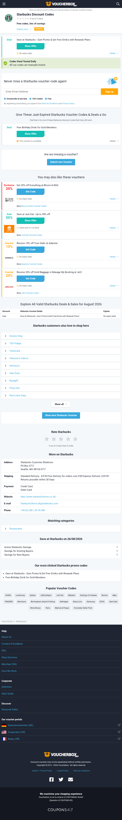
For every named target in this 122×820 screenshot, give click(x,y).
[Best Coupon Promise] (39, 29)
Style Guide (8, 693)
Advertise (7, 686)
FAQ (4, 650)
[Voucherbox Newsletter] (70, 781)
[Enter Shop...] (118, 4)
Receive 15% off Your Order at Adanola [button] (37, 243)
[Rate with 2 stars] (53, 439)
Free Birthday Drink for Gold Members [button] (37, 127)
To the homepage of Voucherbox (61, 4)
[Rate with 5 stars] (75, 439)
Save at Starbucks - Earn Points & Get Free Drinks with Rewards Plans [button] (53, 39)
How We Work (9, 671)
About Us (6, 637)
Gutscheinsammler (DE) (20, 725)
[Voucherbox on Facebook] (51, 781)
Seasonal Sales (10, 709)
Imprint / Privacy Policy (42, 771)
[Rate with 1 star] (46, 439)
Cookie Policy (62, 771)
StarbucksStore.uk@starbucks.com (39, 503)
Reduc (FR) (13, 739)
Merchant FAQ (9, 664)
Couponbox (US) (16, 732)
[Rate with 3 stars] (61, 439)
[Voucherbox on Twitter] (61, 781)
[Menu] (4, 4)
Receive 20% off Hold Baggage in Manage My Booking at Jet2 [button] (49, 272)
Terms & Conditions (81, 771)
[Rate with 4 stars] (68, 439)
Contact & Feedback (12, 643)
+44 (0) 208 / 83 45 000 (33, 510)
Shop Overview (9, 657)
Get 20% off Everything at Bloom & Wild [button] (37, 185)
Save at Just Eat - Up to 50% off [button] (33, 214)
